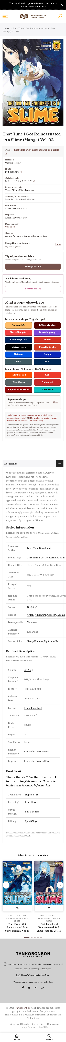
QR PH (28, 418)
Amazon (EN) (18, 325)
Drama (61, 614)
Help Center (28, 1027)
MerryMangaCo (18, 332)
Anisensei (47, 382)
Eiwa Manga (19, 382)
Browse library (33, 289)
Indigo (47, 354)
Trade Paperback (33, 708)
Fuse (29, 548)
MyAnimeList (51, 641)
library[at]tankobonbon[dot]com (35, 975)
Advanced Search (19, 1024)
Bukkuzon (47, 389)
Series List (38, 1024)
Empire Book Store (18, 389)
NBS (47, 374)
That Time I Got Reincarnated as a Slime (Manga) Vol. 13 (49, 927)
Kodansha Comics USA (36, 751)
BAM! (47, 361)
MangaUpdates (35, 641)
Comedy (51, 614)
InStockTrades (47, 325)
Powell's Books (47, 347)
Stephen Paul (32, 794)
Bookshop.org (47, 332)
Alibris (47, 339)
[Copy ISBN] (21, 172)
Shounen (10, 226)
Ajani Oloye (31, 821)
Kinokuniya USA (18, 339)
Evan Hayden (32, 802)
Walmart (18, 354)
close (4, 4)
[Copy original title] (34, 181)
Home (6, 28)
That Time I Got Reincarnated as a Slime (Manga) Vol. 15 (17, 927)
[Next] (60, 885)
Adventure (40, 614)
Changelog (53, 1024)
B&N (18, 361)
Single (27, 670)
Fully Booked (19, 374)
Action (30, 614)
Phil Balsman (32, 811)
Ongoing (32, 607)
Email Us (43, 1027)
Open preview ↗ (33, 266)
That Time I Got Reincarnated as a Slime (17, 918)
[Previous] (6, 885)
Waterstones (19, 347)
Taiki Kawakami (42, 548)
